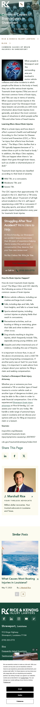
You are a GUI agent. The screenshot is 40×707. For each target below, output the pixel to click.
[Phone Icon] (21, 4)
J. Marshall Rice (22, 29)
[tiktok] (34, 619)
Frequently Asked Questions (14, 651)
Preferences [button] (7, 682)
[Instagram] (19, 619)
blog (4, 43)
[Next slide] (23, 594)
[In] (5, 456)
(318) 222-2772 (27, 271)
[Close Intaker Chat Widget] (36, 649)
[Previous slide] (17, 594)
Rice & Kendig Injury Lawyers (18, 39)
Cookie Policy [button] (24, 678)
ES (28, 4)
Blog (4, 647)
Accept (20, 689)
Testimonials (7, 656)
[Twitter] (23, 456)
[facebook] (14, 456)
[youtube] (26, 619)
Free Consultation (20, 263)
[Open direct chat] (33, 649)
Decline (20, 695)
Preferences (20, 701)
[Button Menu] (35, 4)
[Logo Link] (6, 4)
